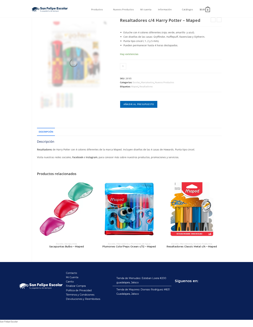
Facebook (77, 157)
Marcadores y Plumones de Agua (133, 243)
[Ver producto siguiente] (219, 19)
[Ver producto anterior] (213, 19)
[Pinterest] (201, 289)
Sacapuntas (70, 243)
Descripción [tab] (46, 131)
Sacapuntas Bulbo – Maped (66, 246)
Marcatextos (147, 82)
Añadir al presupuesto (139, 104)
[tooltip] (159, 36)
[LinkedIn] (208, 289)
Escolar (136, 82)
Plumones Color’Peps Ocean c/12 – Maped (129, 246)
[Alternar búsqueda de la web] (217, 9)
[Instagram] (185, 289)
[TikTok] (193, 289)
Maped (134, 86)
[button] (159, 36)
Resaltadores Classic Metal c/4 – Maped (192, 246)
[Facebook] (178, 289)
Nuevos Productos (164, 82)
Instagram (91, 157)
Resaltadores (146, 86)
